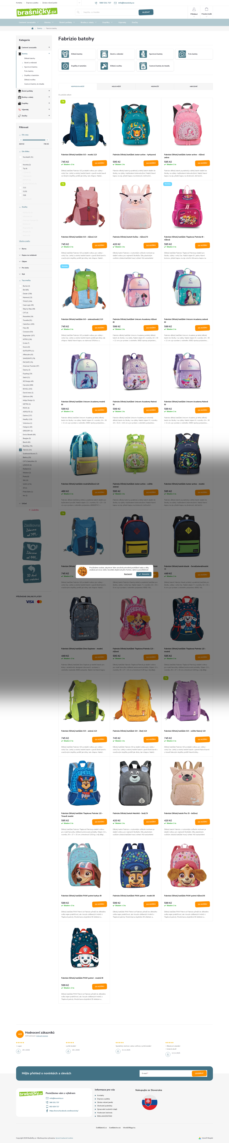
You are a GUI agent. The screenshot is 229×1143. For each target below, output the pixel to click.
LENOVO (27, 465)
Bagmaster (27, 228)
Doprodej (27, 199)
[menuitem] (29, 22)
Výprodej (25, 109)
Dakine (27, 416)
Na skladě (28, 157)
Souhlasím (145, 574)
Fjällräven (27, 396)
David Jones (28, 393)
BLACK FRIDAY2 (29, 184)
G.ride (26, 343)
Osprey (26, 370)
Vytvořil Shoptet (207, 1138)
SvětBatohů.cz (101, 1128)
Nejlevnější (116, 86)
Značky (24, 116)
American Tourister (30, 220)
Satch (26, 377)
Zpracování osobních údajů (107, 1109)
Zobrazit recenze (42, 1036)
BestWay (27, 446)
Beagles (26, 232)
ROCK (26, 408)
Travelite (27, 320)
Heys (25, 328)
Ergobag (27, 374)
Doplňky (25, 103)
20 (25, 488)
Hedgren (27, 427)
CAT (25, 313)
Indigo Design (28, 400)
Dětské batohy (29, 58)
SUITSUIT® (28, 351)
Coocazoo (27, 332)
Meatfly (27, 419)
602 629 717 (54, 1106)
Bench (26, 442)
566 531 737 (54, 1102)
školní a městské (30, 63)
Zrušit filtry (35, 510)
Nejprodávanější (77, 86)
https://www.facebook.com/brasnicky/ (63, 1111)
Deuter (27, 294)
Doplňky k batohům (31, 75)
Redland (27, 469)
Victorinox (27, 423)
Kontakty (19, 3)
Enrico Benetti (29, 435)
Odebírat (199, 1073)
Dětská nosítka (29, 80)
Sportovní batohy (30, 67)
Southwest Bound (30, 454)
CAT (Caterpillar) (29, 461)
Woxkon (26, 473)
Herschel (28, 385)
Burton (26, 286)
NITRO (27, 339)
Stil (25, 480)
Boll (25, 290)
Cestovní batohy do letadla (34, 84)
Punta (26, 476)
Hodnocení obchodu (104, 1113)
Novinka (26, 165)
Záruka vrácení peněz (49, 3)
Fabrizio (27, 450)
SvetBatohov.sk (115, 1128)
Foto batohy (28, 71)
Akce (25, 161)
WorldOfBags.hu (129, 1128)
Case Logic (28, 305)
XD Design (28, 381)
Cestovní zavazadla (29, 47)
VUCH (27, 484)
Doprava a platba (32, 3)
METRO (26, 404)
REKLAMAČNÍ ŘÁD (104, 1116)
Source (26, 347)
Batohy (24, 54)
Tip (25, 169)
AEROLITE (27, 213)
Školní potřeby (27, 91)
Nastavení (128, 574)
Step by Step (29, 309)
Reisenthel (28, 316)
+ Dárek (26, 172)
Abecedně (193, 86)
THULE (27, 301)
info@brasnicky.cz (56, 1098)
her (25, 496)
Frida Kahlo (27, 492)
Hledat (146, 12)
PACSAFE (27, 362)
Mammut (27, 297)
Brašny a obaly (27, 97)
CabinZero (28, 324)
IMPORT (26, 180)
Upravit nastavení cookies (64, 1138)
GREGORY (27, 431)
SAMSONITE (29, 358)
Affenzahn (27, 216)
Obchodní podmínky (104, 1106)
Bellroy (26, 236)
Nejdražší (155, 86)
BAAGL (26, 224)
